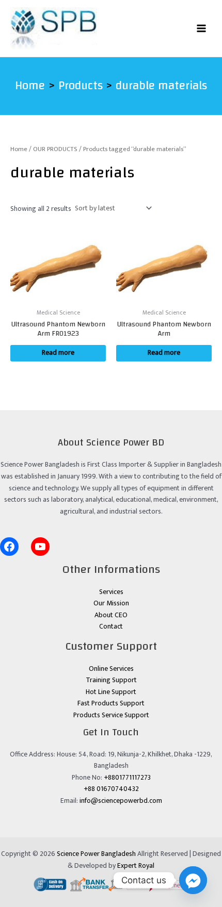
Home (18, 149)
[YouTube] (40, 546)
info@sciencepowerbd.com (121, 800)
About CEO (111, 615)
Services (111, 592)
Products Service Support (111, 715)
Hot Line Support (111, 692)
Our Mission (111, 603)
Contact (111, 626)
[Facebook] (9, 546)
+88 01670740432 (111, 789)
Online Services (111, 668)
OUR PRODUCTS (55, 149)
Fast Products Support (111, 703)
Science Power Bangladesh (96, 854)
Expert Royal (135, 865)
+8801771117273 (127, 777)
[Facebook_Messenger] (193, 880)
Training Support (111, 680)
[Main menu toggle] (202, 28)
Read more (58, 352)
